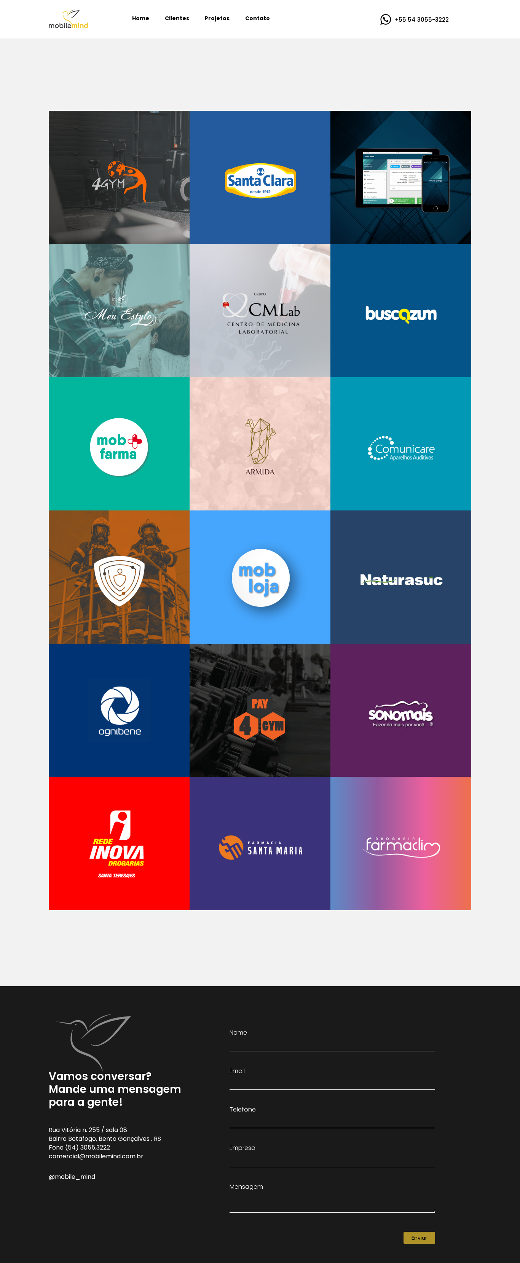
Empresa (242, 1148)
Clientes (177, 18)
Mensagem (246, 1187)
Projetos (217, 18)
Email (237, 1071)
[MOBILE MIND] (69, 18)
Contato (257, 18)
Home (140, 18)
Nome (238, 1033)
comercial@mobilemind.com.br (96, 1156)
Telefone (243, 1109)
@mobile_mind (72, 1176)
